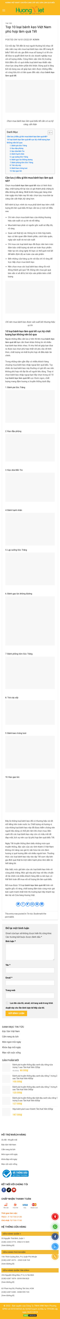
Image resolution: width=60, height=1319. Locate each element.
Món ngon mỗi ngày (11, 1042)
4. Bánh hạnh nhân (17, 154)
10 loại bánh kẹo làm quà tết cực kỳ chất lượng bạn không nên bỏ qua (28, 141)
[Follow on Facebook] (4, 1190)
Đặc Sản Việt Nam (11, 1031)
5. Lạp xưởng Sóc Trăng (19, 157)
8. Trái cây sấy (15, 165)
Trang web (10, 990)
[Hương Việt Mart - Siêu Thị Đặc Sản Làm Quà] (30, 10)
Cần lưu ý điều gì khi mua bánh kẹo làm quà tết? (27, 136)
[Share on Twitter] (28, 904)
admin (36, 40)
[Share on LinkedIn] (42, 904)
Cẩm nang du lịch (10, 1036)
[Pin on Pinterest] (37, 904)
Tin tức (8, 23)
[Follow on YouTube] (14, 1190)
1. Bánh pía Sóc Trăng (18, 146)
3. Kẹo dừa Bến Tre (17, 151)
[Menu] (3, 10)
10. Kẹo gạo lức (16, 171)
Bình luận (11, 941)
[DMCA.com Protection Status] (30, 1315)
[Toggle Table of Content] (49, 132)
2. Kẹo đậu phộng (16, 148)
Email (9, 978)
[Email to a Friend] (32, 904)
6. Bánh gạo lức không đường (21, 160)
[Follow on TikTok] (9, 1190)
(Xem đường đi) (7, 1245)
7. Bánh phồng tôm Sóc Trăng (21, 163)
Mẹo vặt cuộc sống (11, 1052)
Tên (8, 965)
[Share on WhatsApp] (18, 904)
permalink (9, 917)
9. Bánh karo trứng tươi (18, 168)
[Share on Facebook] (23, 904)
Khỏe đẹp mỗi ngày (11, 1047)
